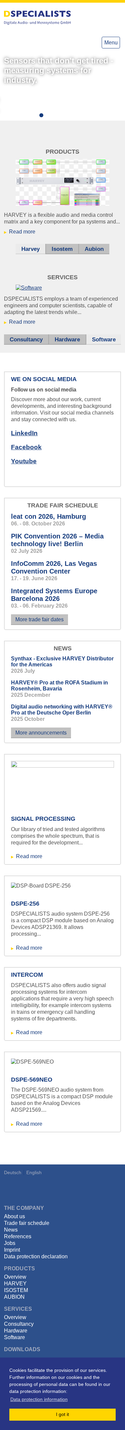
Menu (111, 42)
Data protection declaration (36, 1256)
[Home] (37, 18)
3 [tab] (49, 116)
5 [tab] (62, 116)
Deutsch (12, 1172)
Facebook (26, 447)
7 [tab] (76, 116)
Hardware (67, 339)
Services (18, 1309)
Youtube (24, 461)
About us (14, 1216)
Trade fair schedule (26, 1223)
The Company (24, 1208)
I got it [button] (62, 1414)
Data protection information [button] (39, 1399)
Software (106, 339)
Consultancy (26, 339)
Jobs (9, 1243)
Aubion (94, 249)
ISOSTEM (16, 1290)
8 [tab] (82, 116)
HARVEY (15, 1283)
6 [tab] (69, 116)
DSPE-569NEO (31, 1079)
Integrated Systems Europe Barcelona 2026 (54, 594)
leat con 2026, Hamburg (48, 516)
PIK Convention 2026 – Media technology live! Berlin (57, 539)
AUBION (14, 1297)
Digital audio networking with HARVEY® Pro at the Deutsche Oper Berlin (61, 710)
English (34, 1172)
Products (19, 1268)
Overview (15, 1277)
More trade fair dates (39, 619)
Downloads (22, 1349)
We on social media (44, 379)
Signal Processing (43, 818)
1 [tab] (36, 116)
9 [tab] (89, 116)
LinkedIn (24, 433)
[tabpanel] (62, 87)
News (11, 1230)
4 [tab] (56, 116)
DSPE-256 (25, 903)
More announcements (41, 733)
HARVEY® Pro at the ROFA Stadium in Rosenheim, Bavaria (59, 685)
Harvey (30, 249)
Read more (22, 231)
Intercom (27, 974)
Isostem (62, 249)
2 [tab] (42, 116)
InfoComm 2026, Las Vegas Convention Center (54, 567)
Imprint (12, 1250)
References (17, 1236)
